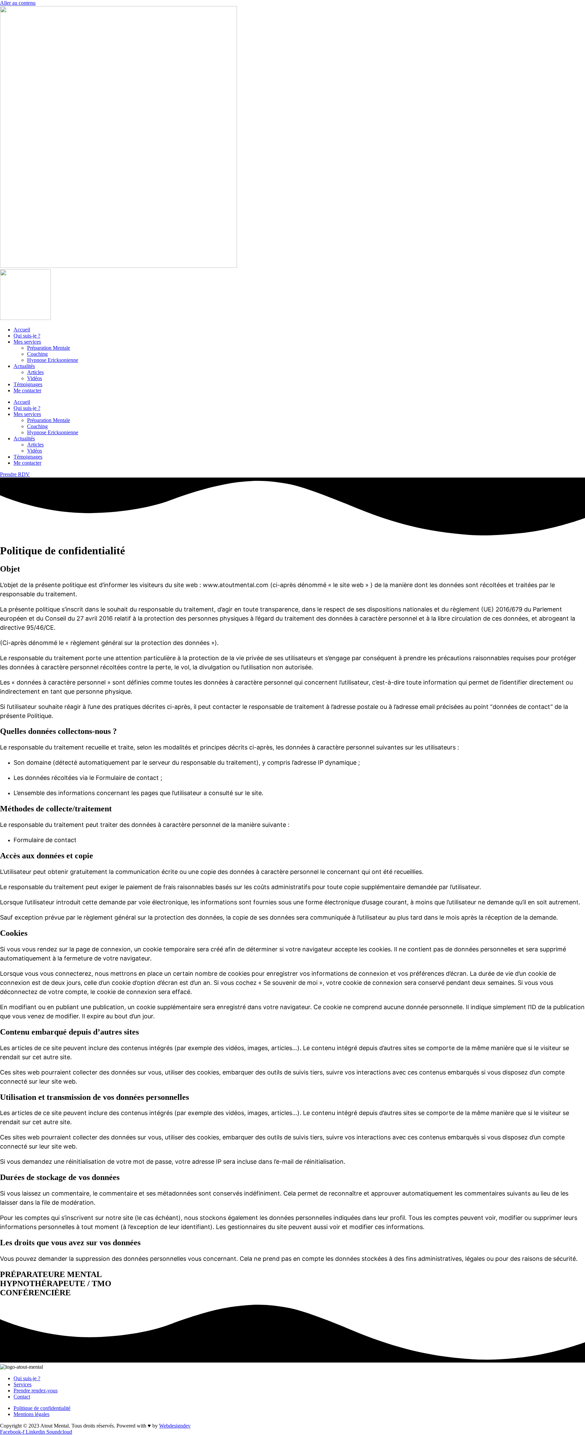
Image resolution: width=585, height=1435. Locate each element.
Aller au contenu (18, 3)
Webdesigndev (175, 1426)
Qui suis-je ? (27, 336)
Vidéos (34, 378)
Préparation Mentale (48, 348)
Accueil (22, 329)
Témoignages (28, 384)
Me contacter (27, 390)
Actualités (24, 366)
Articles (35, 372)
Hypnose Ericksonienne (52, 360)
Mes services (27, 342)
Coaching (37, 354)
